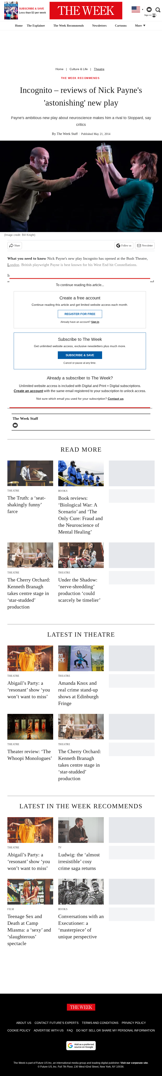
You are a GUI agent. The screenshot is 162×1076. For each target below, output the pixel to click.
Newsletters (99, 25)
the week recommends (80, 78)
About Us (23, 1022)
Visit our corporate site (134, 1062)
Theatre (99, 69)
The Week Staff (67, 134)
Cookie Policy (18, 1030)
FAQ (70, 1030)
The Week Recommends (68, 25)
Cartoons (121, 25)
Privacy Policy (134, 1022)
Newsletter (147, 245)
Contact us (116, 398)
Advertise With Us (48, 1030)
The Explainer (36, 25)
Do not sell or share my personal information (115, 1030)
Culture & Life (79, 69)
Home (59, 69)
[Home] (18, 25)
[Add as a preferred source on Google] (81, 1045)
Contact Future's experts (56, 1022)
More (139, 25)
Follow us (126, 245)
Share (17, 245)
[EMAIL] (16, 425)
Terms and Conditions (100, 1022)
